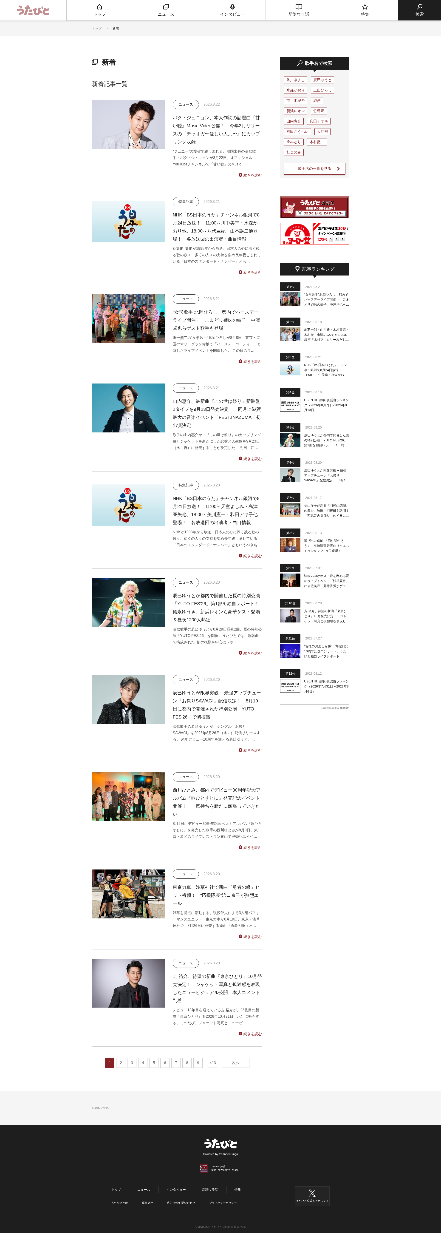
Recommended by (329, 708)
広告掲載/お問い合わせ (181, 1203)
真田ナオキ (319, 121)
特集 (238, 1189)
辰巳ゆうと (322, 80)
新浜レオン (295, 111)
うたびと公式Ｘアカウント (312, 1200)
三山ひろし (322, 90)
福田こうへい (297, 132)
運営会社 (147, 1203)
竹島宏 (318, 111)
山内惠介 (293, 121)
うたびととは (119, 1203)
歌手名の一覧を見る (314, 168)
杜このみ (293, 152)
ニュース (143, 1189)
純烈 (317, 100)
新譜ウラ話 (210, 1189)
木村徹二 (317, 142)
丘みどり (293, 142)
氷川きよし (295, 80)
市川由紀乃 (295, 100)
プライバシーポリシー (223, 1203)
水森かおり (295, 90)
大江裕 (322, 132)
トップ (97, 28)
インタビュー (176, 1189)
